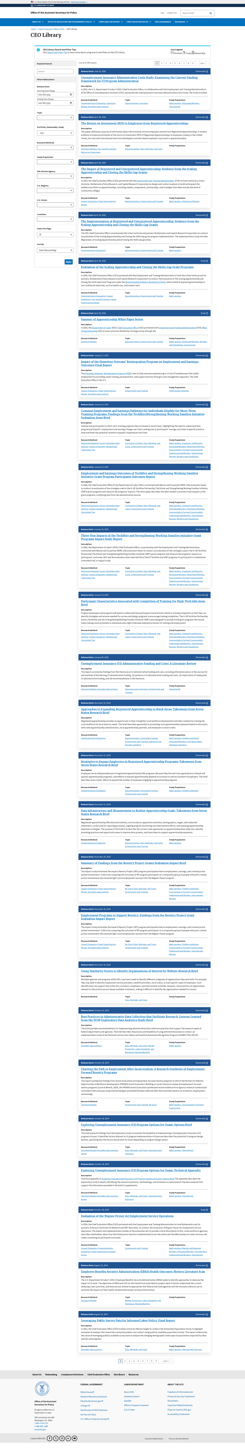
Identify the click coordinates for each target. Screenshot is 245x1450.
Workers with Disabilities (188, 456)
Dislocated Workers (190, 103)
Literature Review (88, 149)
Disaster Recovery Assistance (94, 1396)
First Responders (194, 741)
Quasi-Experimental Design (103, 1251)
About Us (37, 1374)
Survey (102, 443)
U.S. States (42, 200)
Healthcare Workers (191, 201)
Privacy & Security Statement (181, 1396)
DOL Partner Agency (46, 171)
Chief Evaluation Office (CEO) (51, 29)
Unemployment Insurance (136, 103)
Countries (41, 214)
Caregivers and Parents (192, 443)
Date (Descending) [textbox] (47, 250)
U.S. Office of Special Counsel (94, 1419)
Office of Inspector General (136, 1405)
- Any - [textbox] (42, 133)
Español (127, 1400)
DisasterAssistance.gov (91, 1401)
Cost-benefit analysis (106, 149)
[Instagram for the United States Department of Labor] (62, 1438)
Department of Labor (101, 327)
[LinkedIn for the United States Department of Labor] (68, 1438)
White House (86, 1392)
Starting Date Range (46, 90)
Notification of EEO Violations (94, 1410)
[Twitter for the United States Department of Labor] (55, 1438)
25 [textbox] (40, 234)
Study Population (45, 157)
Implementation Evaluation (93, 103)
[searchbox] (53, 117)
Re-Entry (129, 888)
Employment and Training (151, 201)
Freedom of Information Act (180, 1392)
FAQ (162, 13)
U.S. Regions (43, 185)
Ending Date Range (45, 99)
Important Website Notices (180, 1405)
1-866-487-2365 (41, 1426)
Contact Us (172, 13)
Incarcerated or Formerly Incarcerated (185, 450)
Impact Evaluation (89, 201)
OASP (33, 29)
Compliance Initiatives (72, 1374)
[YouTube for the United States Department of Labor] (74, 1438)
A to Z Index (129, 1409)
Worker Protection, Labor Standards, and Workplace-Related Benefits (140, 1049)
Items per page (44, 228)
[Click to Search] (211, 13)
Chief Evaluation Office (127, 327)
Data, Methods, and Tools (151, 149)
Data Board (119, 1374)
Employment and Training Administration (155, 180)
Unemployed (174, 106)
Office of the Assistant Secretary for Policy (54, 12)
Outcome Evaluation (90, 443)
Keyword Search (44, 63)
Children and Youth (190, 738)
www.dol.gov (40, 1429)
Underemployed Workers (180, 453)
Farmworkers (201, 1251)
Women (172, 456)
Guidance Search (131, 1396)
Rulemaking (51, 1374)
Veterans (185, 390)
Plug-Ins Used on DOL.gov (179, 1409)
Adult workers (175, 103)
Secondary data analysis (98, 106)
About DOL (129, 1392)
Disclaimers (173, 1400)
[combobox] (55, 117)
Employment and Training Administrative (177, 327)
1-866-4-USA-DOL (41, 1423)
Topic (39, 112)
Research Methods (45, 142)
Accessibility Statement (179, 1414)
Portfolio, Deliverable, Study (50, 127)
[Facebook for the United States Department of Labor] (49, 1438)
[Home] (42, 1388)
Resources (134, 1374)
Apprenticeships (132, 149)
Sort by (40, 244)
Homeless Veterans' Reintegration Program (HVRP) (108, 373)
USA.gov (84, 1405)
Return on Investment (91, 152)
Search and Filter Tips (57, 52)
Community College (134, 443)
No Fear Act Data (88, 1414)
